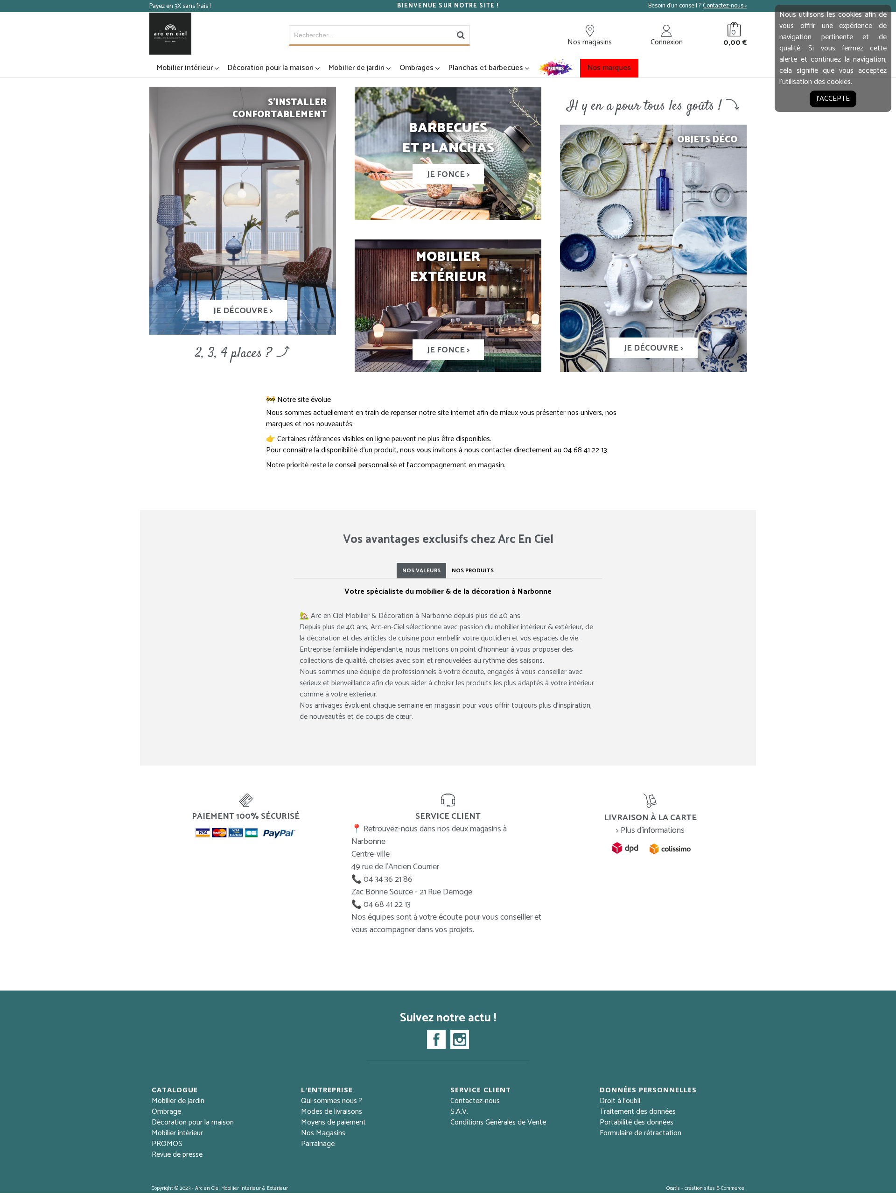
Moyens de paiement (333, 1122)
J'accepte (833, 98)
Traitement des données (638, 1111)
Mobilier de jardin (357, 68)
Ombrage (166, 1111)
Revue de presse (177, 1154)
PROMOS (167, 1144)
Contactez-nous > (725, 6)
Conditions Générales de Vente (498, 1122)
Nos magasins (589, 42)
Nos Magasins (323, 1133)
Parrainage (318, 1144)
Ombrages (416, 68)
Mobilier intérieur (185, 68)
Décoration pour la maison (271, 68)
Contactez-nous (475, 1101)
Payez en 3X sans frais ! (179, 6)
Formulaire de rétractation (640, 1133)
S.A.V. (459, 1111)
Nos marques (609, 68)
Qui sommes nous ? (331, 1101)
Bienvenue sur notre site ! (447, 6)
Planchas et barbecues (485, 68)
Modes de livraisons (331, 1111)
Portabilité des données (636, 1122)
